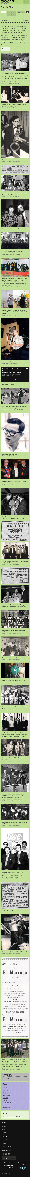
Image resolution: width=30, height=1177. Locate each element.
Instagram (6, 1154)
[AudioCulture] (7, 2)
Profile (3, 12)
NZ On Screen (8, 1166)
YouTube (9, 1154)
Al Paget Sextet (6, 1095)
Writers (4, 1143)
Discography (21, 12)
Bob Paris (5, 1100)
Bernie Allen (6, 1078)
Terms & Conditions (7, 1146)
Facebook (27, 12)
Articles (4, 1132)
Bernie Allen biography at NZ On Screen (12, 1116)
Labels (3, 1129)
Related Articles (12, 13)
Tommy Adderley (7, 1105)
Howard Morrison (7, 1107)
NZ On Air (23, 1168)
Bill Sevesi (5, 1097)
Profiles (4, 1126)
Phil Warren (6, 1092)
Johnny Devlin (16, 41)
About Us (4, 1136)
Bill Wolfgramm (7, 1088)
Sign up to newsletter (10, 1158)
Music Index (5, 1123)
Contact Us (5, 1140)
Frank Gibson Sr (7, 1102)
